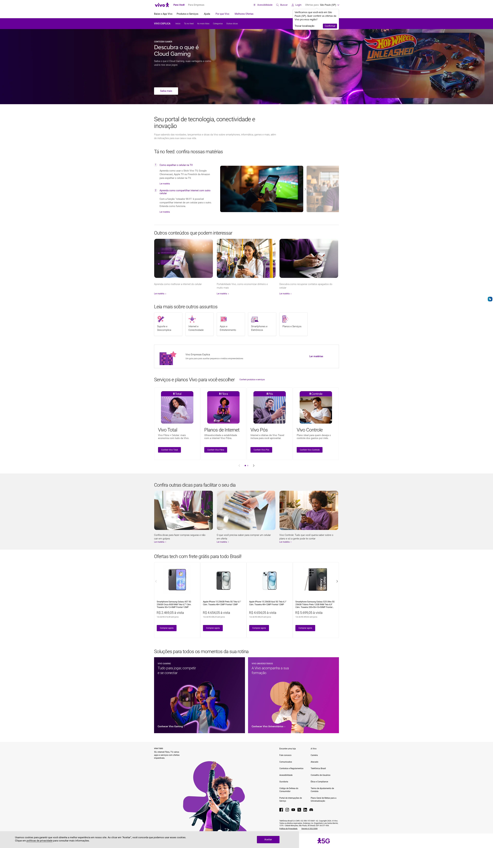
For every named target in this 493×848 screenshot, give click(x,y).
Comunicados (285, 762)
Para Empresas (196, 4)
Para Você (178, 4)
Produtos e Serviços (188, 13)
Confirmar (330, 26)
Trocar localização (304, 26)
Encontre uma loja (287, 748)
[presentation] (245, 465)
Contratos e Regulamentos (291, 768)
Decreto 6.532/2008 (309, 829)
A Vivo (313, 748)
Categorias (218, 23)
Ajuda (207, 13)
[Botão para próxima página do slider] (253, 465)
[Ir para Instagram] (287, 810)
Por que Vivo (223, 13)
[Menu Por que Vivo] (230, 14)
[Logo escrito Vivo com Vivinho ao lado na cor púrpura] (162, 4)
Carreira (314, 755)
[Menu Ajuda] (211, 14)
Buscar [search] (284, 4)
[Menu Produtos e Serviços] (199, 14)
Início (178, 23)
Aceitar (268, 839)
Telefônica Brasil (318, 768)
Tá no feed (189, 23)
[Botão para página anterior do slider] (239, 465)
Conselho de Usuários (320, 775)
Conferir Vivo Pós (261, 450)
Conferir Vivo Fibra (215, 450)
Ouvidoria (283, 781)
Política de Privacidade (288, 829)
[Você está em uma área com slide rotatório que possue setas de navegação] (278, 189)
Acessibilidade (264, 4)
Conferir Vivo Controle (310, 450)
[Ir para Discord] (311, 810)
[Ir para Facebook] (281, 810)
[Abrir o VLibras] (490, 299)
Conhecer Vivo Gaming (170, 726)
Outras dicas (232, 23)
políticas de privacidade (40, 840)
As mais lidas (203, 23)
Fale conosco (285, 755)
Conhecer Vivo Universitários (268, 726)
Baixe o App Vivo (163, 13)
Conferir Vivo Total (169, 450)
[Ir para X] (299, 810)
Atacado (314, 762)
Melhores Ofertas (244, 13)
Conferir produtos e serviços (252, 379)
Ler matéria (165, 183)
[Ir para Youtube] (293, 810)
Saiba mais (166, 91)
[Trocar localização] (338, 5)
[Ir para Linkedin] (305, 810)
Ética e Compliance (319, 781)
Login (298, 4)
